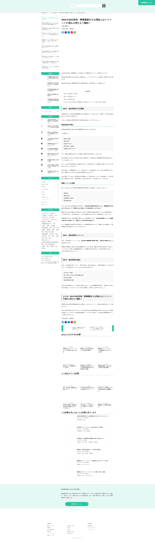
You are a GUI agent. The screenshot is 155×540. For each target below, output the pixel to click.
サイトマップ (90, 529)
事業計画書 (44, 221)
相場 (82, 453)
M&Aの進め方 (65, 28)
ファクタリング (44, 217)
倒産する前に (44, 202)
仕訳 (54, 223)
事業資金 (49, 221)
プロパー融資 (51, 217)
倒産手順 (43, 194)
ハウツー (55, 215)
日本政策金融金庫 (45, 233)
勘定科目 (43, 229)
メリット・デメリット (85, 464)
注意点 (86, 442)
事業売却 (72, 28)
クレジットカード (45, 213)
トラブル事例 (50, 215)
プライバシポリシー (92, 527)
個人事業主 (90, 442)
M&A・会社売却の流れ (69, 99)
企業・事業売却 (65, 26)
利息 (57, 227)
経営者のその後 (45, 184)
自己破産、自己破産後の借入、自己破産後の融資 (50, 242)
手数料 (57, 229)
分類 (54, 227)
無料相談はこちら (146, 2)
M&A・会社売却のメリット (70, 96)
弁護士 (53, 229)
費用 (47, 246)
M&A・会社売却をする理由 (70, 93)
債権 (50, 227)
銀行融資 (43, 248)
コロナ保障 (52, 213)
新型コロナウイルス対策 (50, 231)
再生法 (68, 527)
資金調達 (52, 246)
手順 (82, 442)
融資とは (43, 246)
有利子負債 (52, 233)
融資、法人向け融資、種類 (50, 244)
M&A (84, 419)
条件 (56, 233)
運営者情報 (90, 525)
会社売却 (86, 453)
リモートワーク (53, 219)
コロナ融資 (44, 215)
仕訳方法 (43, 225)
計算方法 (79, 453)
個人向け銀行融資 (45, 227)
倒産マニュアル (45, 204)
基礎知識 (95, 442)
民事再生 (43, 186)
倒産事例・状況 (45, 197)
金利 (56, 246)
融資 (43, 244)
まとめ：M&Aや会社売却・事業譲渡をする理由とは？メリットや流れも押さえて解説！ (85, 102)
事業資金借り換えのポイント (47, 223)
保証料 (48, 225)
